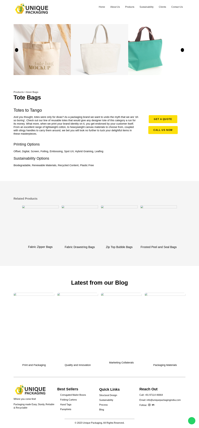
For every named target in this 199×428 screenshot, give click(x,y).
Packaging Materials (165, 365)
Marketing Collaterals (121, 362)
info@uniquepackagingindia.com (164, 400)
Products (129, 7)
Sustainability (147, 7)
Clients (162, 7)
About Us (115, 7)
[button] (163, 119)
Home (102, 7)
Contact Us (177, 7)
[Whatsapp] (191, 420)
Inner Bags (32, 92)
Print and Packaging (34, 365)
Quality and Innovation (78, 365)
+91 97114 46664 (154, 395)
